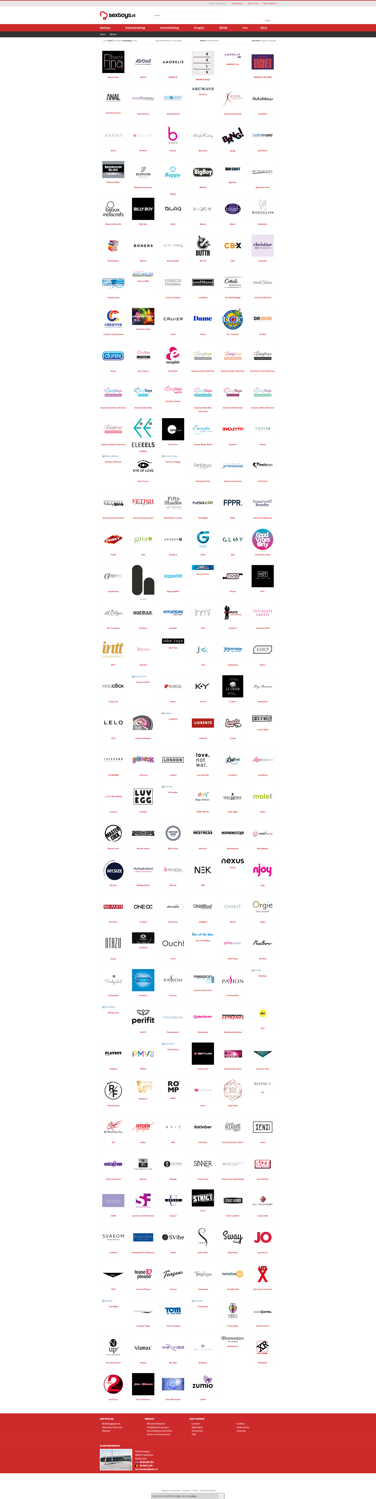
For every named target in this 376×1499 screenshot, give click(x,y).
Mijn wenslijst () (269, 3)
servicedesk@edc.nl (146, 1469)
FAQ (194, 1434)
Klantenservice (237, 3)
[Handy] (143, 579)
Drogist (199, 28)
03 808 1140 (145, 1465)
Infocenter (197, 1430)
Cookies (240, 1423)
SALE (263, 28)
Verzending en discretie (159, 1430)
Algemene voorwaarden (171, 1490)
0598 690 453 (146, 1462)
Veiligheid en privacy (158, 1427)
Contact (196, 1423)
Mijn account (253, 3)
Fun (245, 28)
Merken (106, 1430)
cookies (193, 1496)
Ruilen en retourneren (158, 1434)
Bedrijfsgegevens (111, 1423)
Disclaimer (186, 1490)
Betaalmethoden (156, 1423)
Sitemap (241, 1430)
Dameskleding (135, 28)
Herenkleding (169, 28)
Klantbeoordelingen (208, 1490)
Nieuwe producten (112, 1427)
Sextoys (105, 28)
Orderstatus (242, 1427)
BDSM (223, 28)
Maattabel (197, 1427)
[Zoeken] (217, 15)
